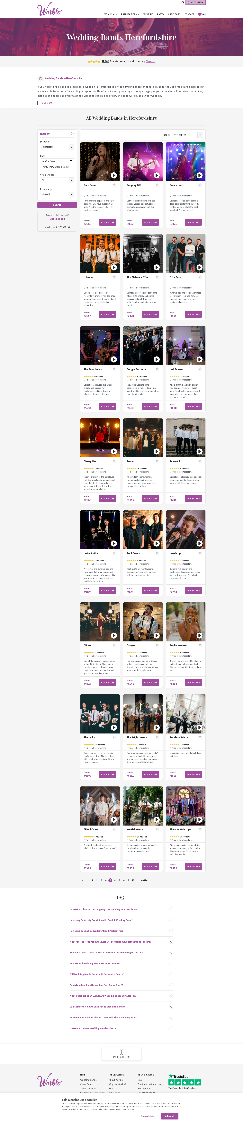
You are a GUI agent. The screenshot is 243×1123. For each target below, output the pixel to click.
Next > (143, 880)
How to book (144, 1088)
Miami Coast (91, 829)
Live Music (108, 14)
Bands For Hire (88, 1088)
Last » (147, 880)
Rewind (131, 461)
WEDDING (148, 14)
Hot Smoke (176, 369)
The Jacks (89, 737)
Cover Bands (86, 1084)
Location (44, 141)
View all (150, 61)
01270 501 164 (196, 2)
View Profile (107, 222)
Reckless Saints (179, 737)
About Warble (116, 1080)
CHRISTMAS (174, 14)
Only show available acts (56, 167)
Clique (87, 645)
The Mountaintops (180, 829)
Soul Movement (179, 645)
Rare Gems (90, 185)
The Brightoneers (137, 737)
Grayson (131, 645)
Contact (189, 14)
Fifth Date (175, 277)
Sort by (166, 134)
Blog (111, 1088)
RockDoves (133, 553)
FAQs (140, 1080)
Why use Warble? (117, 1084)
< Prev (83, 880)
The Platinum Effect (138, 277)
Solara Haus (176, 185)
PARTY (160, 14)
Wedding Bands (88, 1080)
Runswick (175, 461)
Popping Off (134, 185)
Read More (46, 103)
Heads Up (175, 553)
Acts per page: (47, 175)
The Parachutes (93, 369)
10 (133, 880)
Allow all (169, 1116)
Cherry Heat (91, 461)
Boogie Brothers (136, 369)
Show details (147, 1116)
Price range (46, 189)
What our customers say (150, 1084)
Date (42, 156)
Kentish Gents (135, 829)
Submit (57, 205)
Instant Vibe (91, 553)
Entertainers (129, 14)
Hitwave (88, 277)
